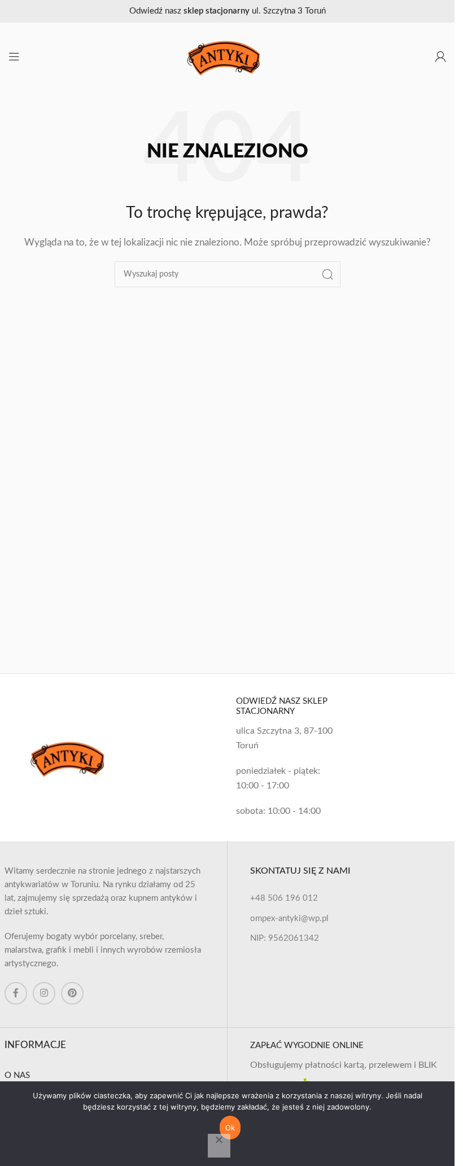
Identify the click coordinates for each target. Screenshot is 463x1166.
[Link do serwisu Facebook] (16, 993)
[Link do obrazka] (71, 757)
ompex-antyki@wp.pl (289, 918)
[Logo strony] (227, 56)
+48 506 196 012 (284, 898)
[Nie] (219, 1146)
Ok (230, 1127)
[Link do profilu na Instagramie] (44, 993)
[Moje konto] (440, 56)
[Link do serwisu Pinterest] (72, 993)
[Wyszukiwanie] (327, 274)
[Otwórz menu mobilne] (14, 56)
